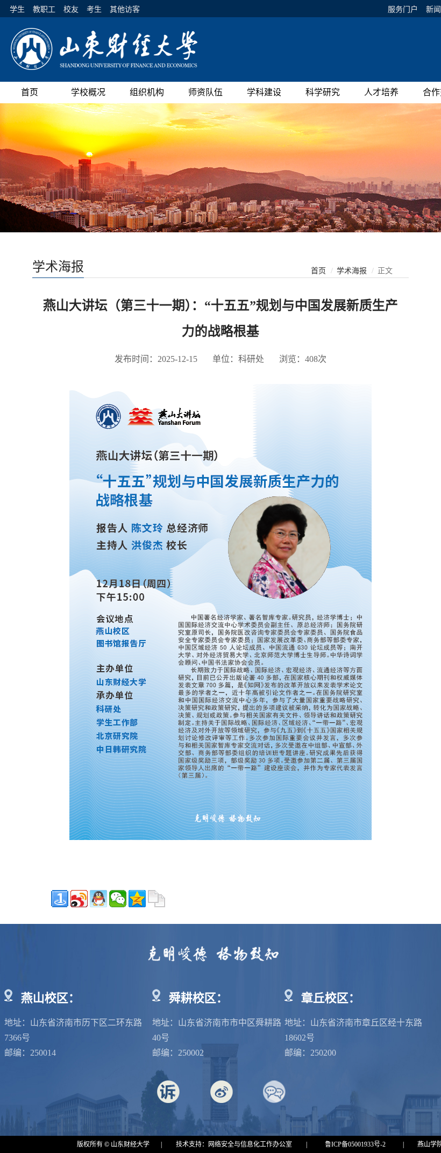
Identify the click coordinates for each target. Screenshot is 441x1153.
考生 (94, 9)
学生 (17, 9)
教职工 (44, 9)
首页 (29, 92)
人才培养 (381, 92)
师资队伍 (205, 92)
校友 (71, 9)
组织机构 (147, 92)
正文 (385, 271)
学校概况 (88, 92)
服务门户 (403, 9)
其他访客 (125, 9)
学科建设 (264, 92)
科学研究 (322, 92)
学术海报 (352, 271)
